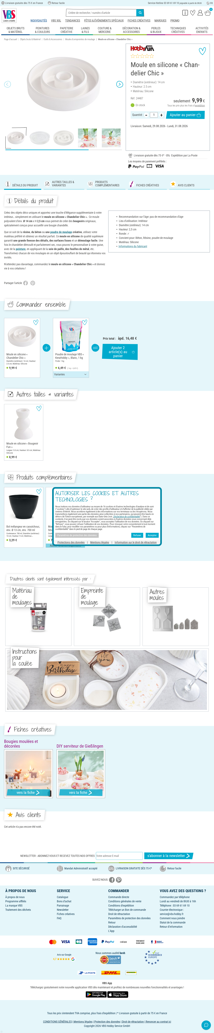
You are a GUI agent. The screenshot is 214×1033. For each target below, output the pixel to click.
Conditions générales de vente (124, 901)
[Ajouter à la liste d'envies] (202, 51)
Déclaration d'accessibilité (122, 926)
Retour (111, 922)
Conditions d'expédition (121, 905)
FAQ (59, 918)
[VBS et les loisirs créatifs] (9, 15)
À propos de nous (15, 897)
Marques (160, 20)
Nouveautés (39, 20)
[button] (7, 84)
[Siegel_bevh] (110, 959)
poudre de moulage (61, 232)
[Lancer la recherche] (140, 13)
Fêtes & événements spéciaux (104, 20)
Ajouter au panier (183, 115)
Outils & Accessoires (53, 39)
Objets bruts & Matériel (30, 39)
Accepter (152, 535)
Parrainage (63, 905)
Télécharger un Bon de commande (127, 909)
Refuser (137, 535)
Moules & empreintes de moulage (80, 39)
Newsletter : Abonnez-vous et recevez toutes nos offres (57, 855)
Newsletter (62, 909)
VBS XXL (56, 20)
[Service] (185, 12)
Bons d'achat (64, 901)
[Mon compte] (200, 12)
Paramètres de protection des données (129, 918)
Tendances (72, 20)
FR (211, 3)
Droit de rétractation (119, 914)
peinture (21, 249)
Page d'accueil (10, 39)
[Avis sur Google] (64, 957)
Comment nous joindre (172, 918)
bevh (122, 953)
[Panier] (207, 12)
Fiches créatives (139, 20)
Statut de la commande (172, 922)
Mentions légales (99, 542)
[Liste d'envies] (192, 12)
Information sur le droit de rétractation (136, 542)
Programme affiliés (15, 901)
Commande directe (118, 897)
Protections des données (71, 542)
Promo (174, 20)
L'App (111, 931)
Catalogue (62, 897)
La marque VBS (13, 905)
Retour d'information (171, 926)
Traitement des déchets (18, 909)
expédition (200, 105)
